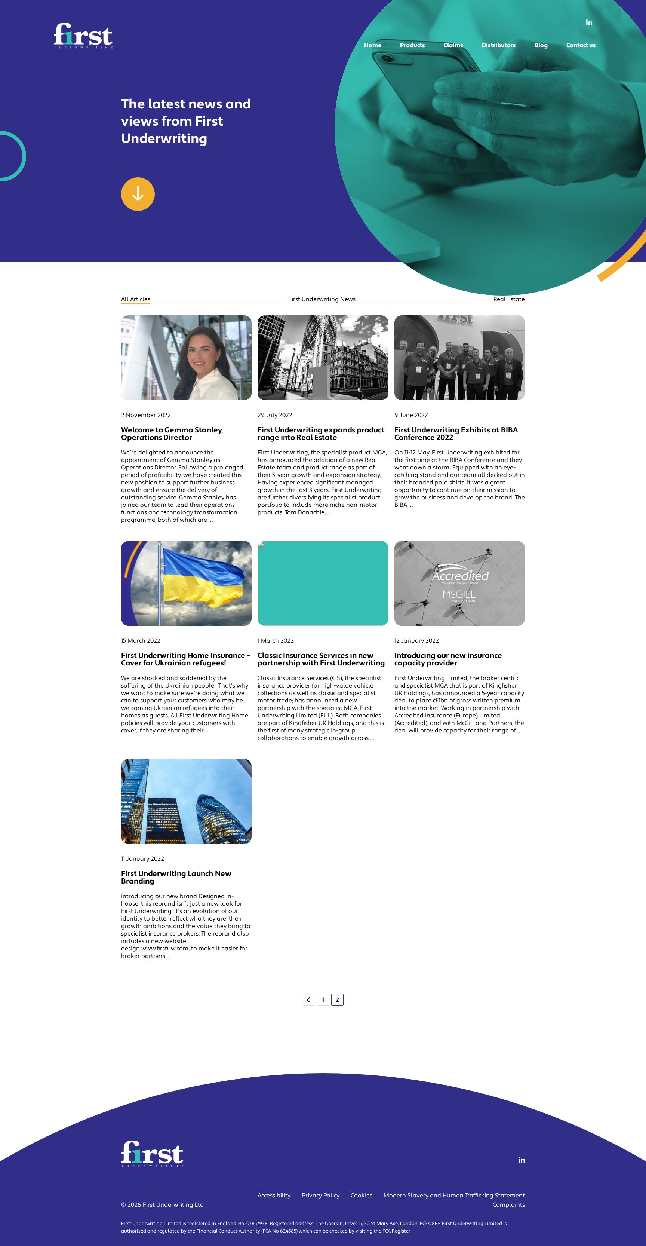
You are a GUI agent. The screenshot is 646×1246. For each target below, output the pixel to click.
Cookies (361, 1195)
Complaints (509, 1205)
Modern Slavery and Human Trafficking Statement (454, 1195)
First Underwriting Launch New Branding (176, 877)
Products (412, 45)
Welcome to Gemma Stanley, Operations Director (172, 434)
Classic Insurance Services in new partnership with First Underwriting (321, 659)
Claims (453, 45)
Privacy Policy (320, 1195)
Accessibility (274, 1195)
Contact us (581, 45)
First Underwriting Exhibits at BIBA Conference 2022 (456, 434)
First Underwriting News (322, 299)
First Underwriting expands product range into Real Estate (321, 434)
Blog (541, 45)
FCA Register (396, 1231)
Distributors (499, 45)
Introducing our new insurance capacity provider (448, 659)
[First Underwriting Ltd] (83, 36)
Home (372, 45)
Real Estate (509, 299)
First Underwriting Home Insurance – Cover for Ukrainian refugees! (185, 659)
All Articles (135, 299)
